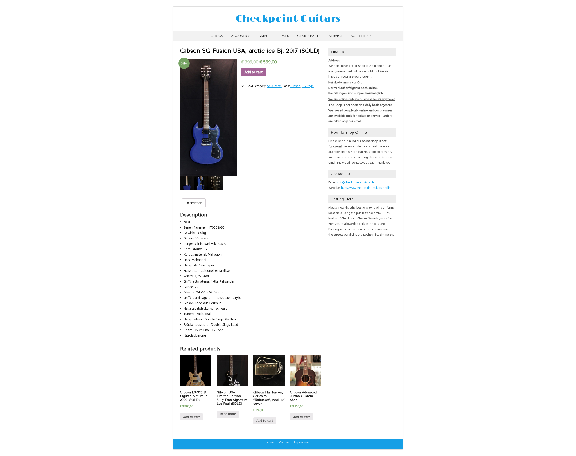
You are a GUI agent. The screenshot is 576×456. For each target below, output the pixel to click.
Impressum (302, 442)
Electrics (214, 36)
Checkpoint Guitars (288, 19)
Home (271, 442)
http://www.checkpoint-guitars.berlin (366, 188)
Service (336, 36)
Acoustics (240, 36)
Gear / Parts (309, 36)
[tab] (194, 202)
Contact (284, 442)
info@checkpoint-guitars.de (356, 182)
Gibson (295, 86)
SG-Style (308, 86)
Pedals (282, 36)
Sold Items (361, 36)
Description (193, 203)
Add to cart (254, 72)
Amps (263, 36)
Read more (228, 414)
